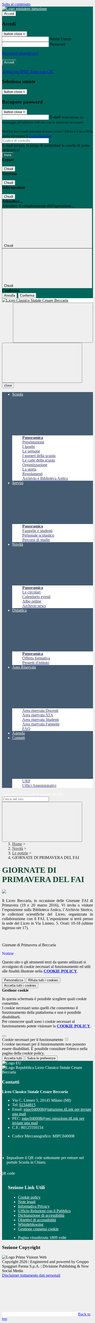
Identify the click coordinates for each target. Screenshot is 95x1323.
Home (17, 844)
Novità (17, 848)
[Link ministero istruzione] (24, 9)
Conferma (27, 295)
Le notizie (20, 853)
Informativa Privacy (34, 1206)
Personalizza (13, 980)
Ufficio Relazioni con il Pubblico (44, 1211)
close (8, 385)
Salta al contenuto (16, 4)
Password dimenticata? (20, 53)
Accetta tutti (20, 985)
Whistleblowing (30, 1224)
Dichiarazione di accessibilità (41, 1215)
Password (57, 44)
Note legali (26, 1202)
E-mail (55, 117)
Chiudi (8, 169)
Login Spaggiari (40, 136)
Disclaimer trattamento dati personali (31, 1275)
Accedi (9, 14)
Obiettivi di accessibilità (37, 1220)
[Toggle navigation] (42, 363)
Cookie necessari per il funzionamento (33, 1039)
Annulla (9, 295)
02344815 (27, 1105)
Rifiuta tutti (43, 980)
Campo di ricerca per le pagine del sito (32, 794)
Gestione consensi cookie (38, 1229)
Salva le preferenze (41, 1058)
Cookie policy (29, 1197)
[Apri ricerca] (53, 323)
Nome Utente (60, 39)
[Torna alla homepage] (47, 300)
